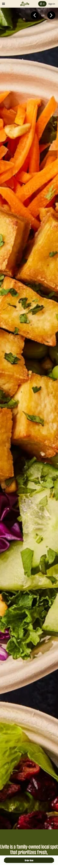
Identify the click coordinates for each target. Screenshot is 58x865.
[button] (34, 16)
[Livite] (24, 4)
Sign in (51, 3)
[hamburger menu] (3, 4)
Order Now (29, 860)
